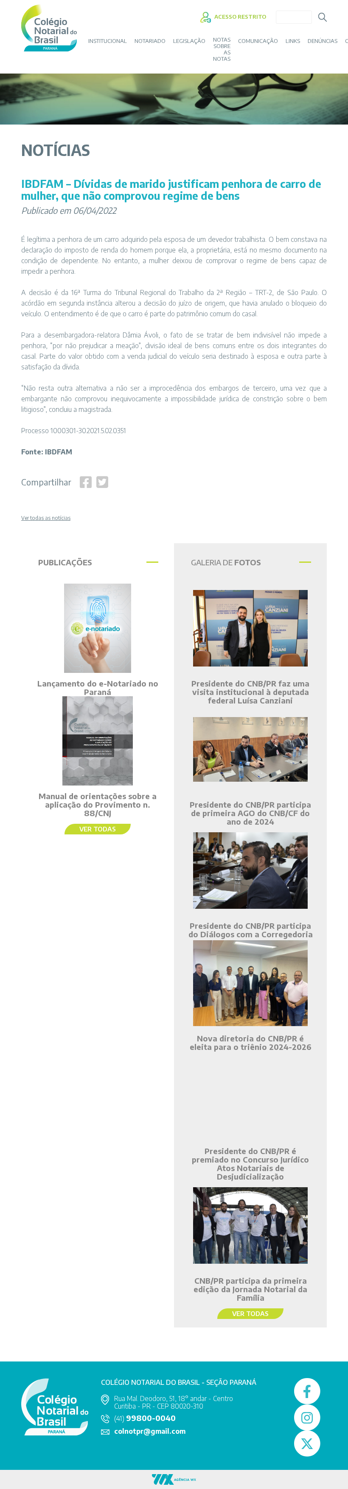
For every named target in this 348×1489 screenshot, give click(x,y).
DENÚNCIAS (322, 41)
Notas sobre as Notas (221, 49)
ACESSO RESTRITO (239, 16)
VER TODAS (97, 829)
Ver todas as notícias (45, 518)
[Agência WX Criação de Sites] (174, 1478)
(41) (145, 1418)
